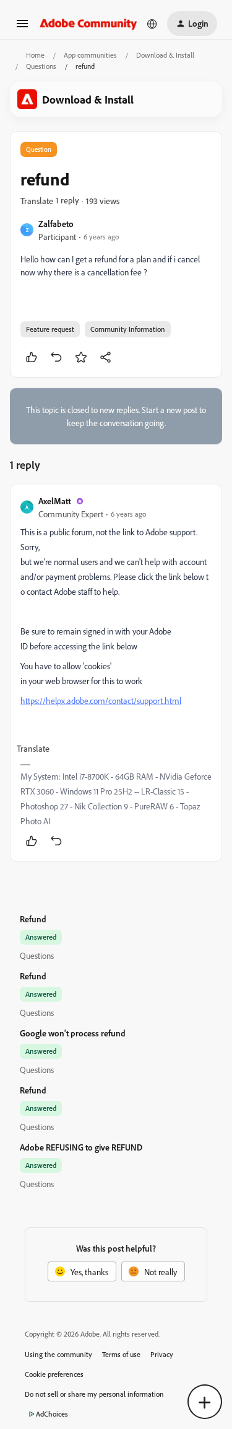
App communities (90, 55)
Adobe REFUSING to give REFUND (81, 1147)
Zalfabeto (56, 223)
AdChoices (52, 1413)
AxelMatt (54, 501)
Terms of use (121, 1354)
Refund (33, 919)
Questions (41, 66)
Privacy (161, 1354)
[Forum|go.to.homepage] (88, 23)
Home (35, 55)
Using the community (58, 1354)
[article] (116, 672)
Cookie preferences (54, 1374)
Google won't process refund (73, 1033)
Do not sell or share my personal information (94, 1394)
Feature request (50, 329)
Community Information (127, 329)
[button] (22, 27)
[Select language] (152, 23)
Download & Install (165, 55)
